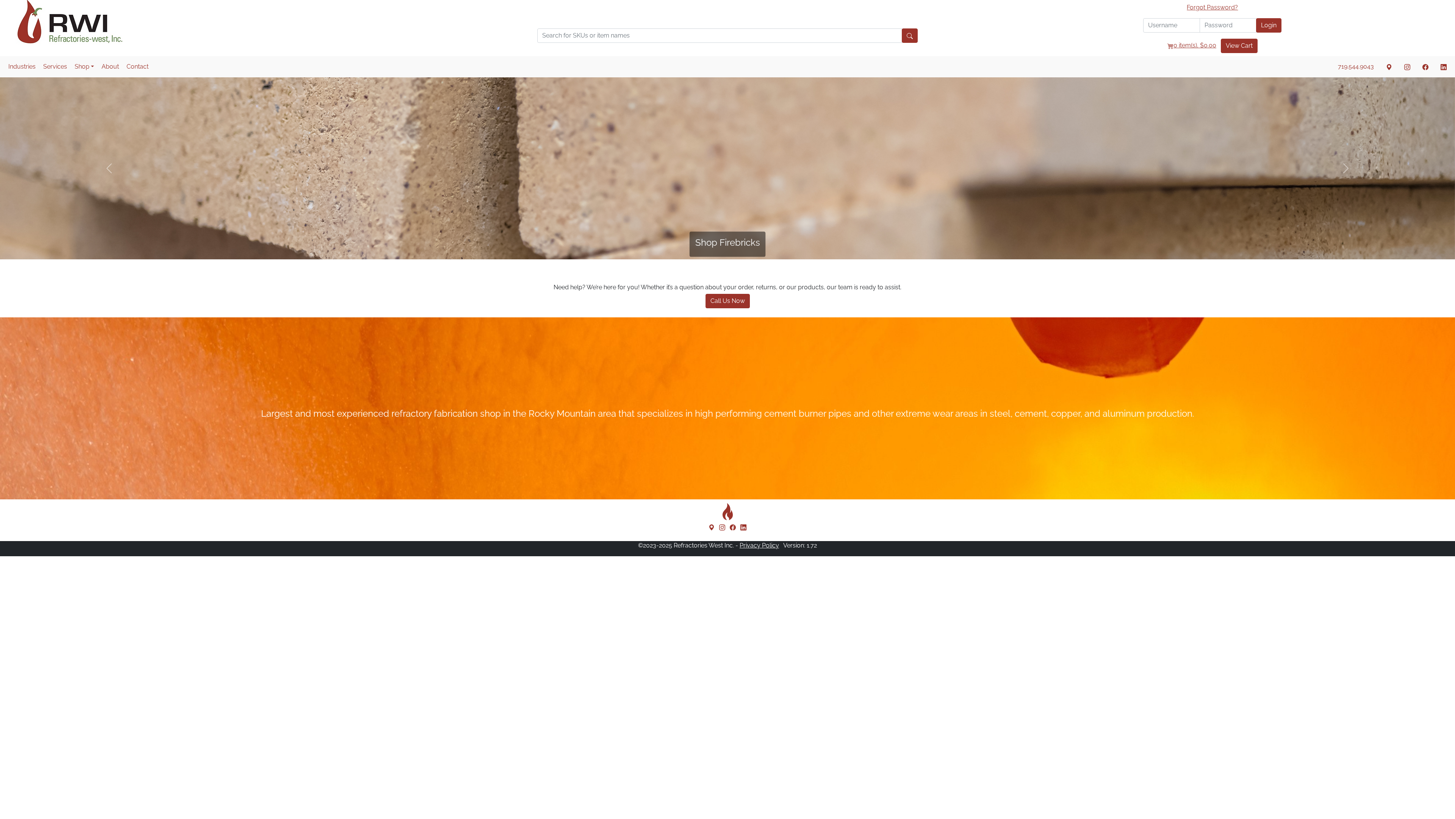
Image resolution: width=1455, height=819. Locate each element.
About (110, 66)
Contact (138, 66)
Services (55, 66)
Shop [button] (82, 66)
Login (1269, 25)
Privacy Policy (759, 545)
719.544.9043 (1356, 66)
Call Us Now (727, 300)
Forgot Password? (1212, 7)
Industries (22, 66)
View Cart (1239, 45)
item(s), (1194, 45)
